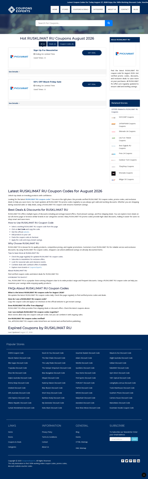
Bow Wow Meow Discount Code (88, 408)
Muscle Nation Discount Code (19, 358)
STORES (65, 9)
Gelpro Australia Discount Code (20, 378)
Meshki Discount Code (84, 363)
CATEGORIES (98, 9)
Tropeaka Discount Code (17, 368)
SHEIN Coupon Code (16, 353)
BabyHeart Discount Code (85, 398)
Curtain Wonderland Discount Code (21, 408)
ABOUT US (112, 9)
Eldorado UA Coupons (127, 131)
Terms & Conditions (49, 437)
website (26, 232)
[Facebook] (122, 460)
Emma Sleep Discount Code (18, 383)
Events (78, 437)
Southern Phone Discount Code (121, 393)
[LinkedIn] (138, 460)
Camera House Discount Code (121, 398)
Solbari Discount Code (118, 363)
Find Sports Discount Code (86, 378)
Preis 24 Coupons (125, 153)
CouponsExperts (35, 267)
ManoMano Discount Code (120, 403)
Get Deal (92, 53)
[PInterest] (130, 460)
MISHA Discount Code (84, 393)
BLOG (136, 9)
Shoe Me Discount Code (17, 373)
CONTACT (125, 9)
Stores (10, 437)
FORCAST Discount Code (85, 383)
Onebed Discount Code (17, 388)
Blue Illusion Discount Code (52, 388)
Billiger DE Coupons (126, 179)
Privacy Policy (47, 432)
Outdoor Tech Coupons (128, 160)
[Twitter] (126, 460)
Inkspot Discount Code (50, 378)
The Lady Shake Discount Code (53, 363)
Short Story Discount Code (52, 393)
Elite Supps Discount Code (18, 363)
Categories (12, 447)
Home (10, 432)
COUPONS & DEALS (80, 9)
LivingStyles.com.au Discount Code (123, 383)
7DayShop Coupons (126, 166)
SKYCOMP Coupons (126, 117)
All (43, 44)
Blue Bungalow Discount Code (53, 373)
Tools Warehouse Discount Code (122, 388)
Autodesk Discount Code (85, 403)
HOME (54, 9)
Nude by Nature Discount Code (53, 383)
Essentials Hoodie (116, 408)
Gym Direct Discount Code (120, 373)
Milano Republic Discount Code (19, 403)
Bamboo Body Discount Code (53, 398)
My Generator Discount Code (53, 403)
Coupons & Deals (14, 442)
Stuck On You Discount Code (53, 353)
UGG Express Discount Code (18, 398)
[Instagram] (134, 460)
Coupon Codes (67, 44)
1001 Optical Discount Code (120, 378)
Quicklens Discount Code (85, 368)
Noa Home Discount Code (86, 373)
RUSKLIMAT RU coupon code (38, 199)
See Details (14, 72)
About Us (45, 447)
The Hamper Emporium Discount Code (56, 368)
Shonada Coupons (126, 173)
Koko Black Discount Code (52, 408)
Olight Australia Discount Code (121, 358)
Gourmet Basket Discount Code (88, 353)
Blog (77, 432)
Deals (52, 44)
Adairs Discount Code (84, 358)
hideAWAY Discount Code (119, 368)
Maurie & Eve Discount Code (120, 353)
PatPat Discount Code (84, 388)
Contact (45, 442)
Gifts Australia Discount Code (19, 393)
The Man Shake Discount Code (53, 358)
